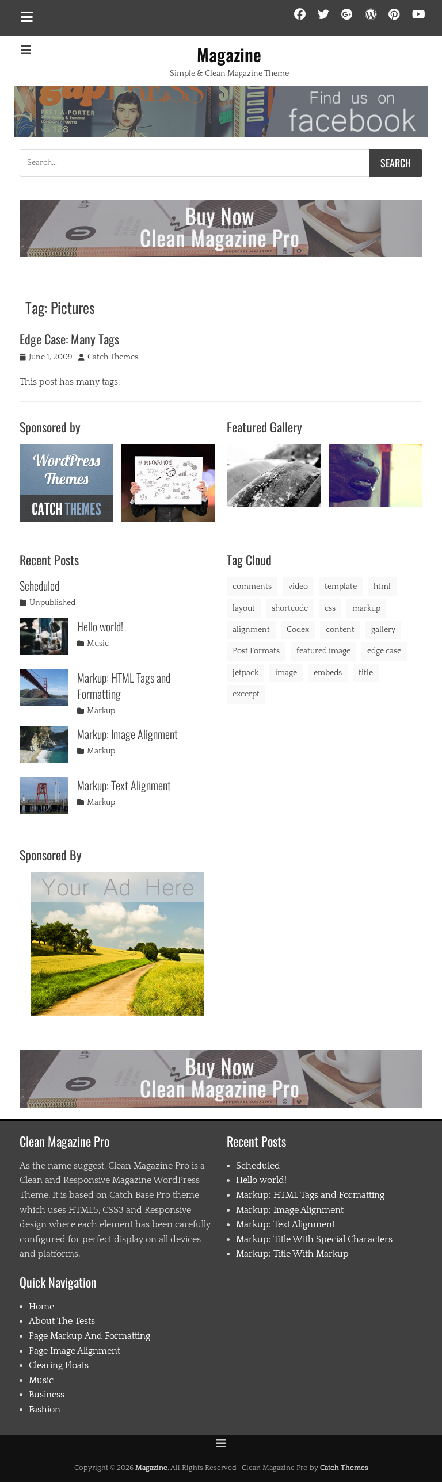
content (340, 629)
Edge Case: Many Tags (69, 339)
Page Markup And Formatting (89, 1336)
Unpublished (52, 602)
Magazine (229, 54)
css (330, 608)
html (382, 586)
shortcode (290, 608)
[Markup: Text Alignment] (44, 795)
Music (98, 643)
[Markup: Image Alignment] (44, 744)
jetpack (245, 672)
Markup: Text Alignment (124, 785)
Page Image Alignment (74, 1351)
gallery (383, 629)
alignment (251, 629)
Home (41, 1306)
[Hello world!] (44, 636)
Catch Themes (112, 357)
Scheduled (39, 585)
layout (244, 608)
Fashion (44, 1409)
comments (252, 586)
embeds (328, 672)
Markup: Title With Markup (292, 1254)
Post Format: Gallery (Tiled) (375, 474)
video (298, 586)
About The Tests (62, 1321)
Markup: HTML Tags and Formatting (123, 685)
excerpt (246, 694)
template (341, 586)
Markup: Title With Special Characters (314, 1239)
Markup (101, 710)
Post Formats (256, 651)
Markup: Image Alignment (127, 733)
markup (366, 608)
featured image (323, 651)
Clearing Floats (59, 1365)
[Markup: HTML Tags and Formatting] (44, 687)
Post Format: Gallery (273, 474)
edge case (384, 651)
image (286, 672)
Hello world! (100, 626)
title (366, 672)
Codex (298, 629)
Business (46, 1394)
